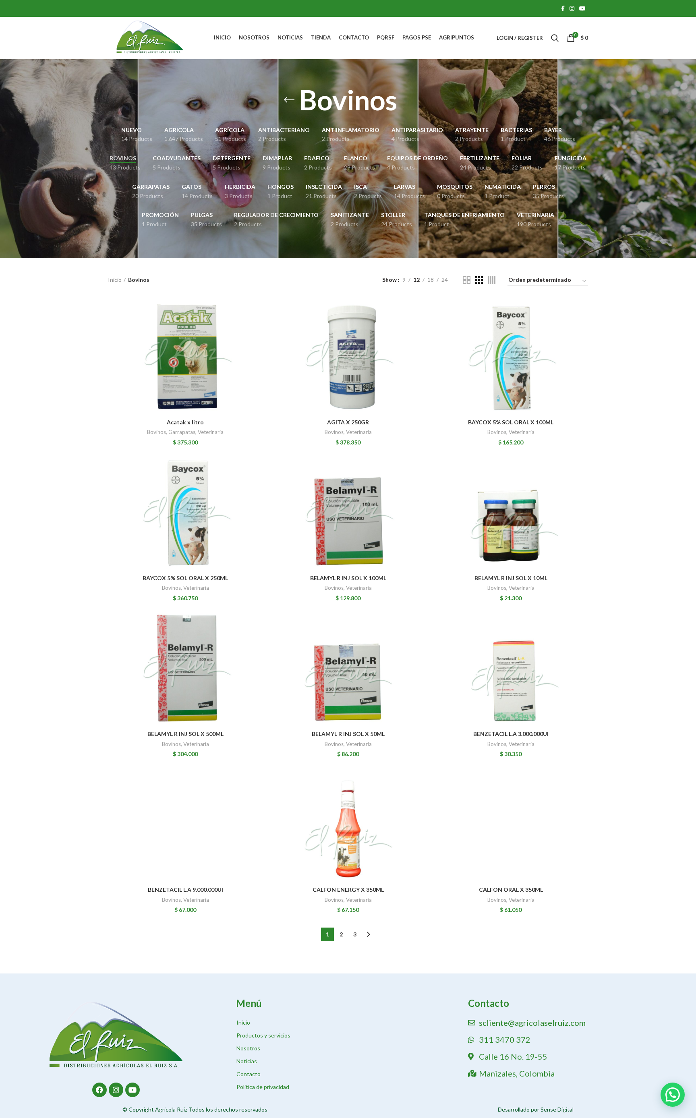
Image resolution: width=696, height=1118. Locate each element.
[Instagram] (116, 1090)
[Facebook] (99, 1090)
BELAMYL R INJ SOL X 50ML (348, 733)
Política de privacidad (262, 1086)
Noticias (246, 1061)
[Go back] (289, 100)
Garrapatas (181, 432)
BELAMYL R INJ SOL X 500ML (185, 733)
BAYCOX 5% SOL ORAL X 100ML (510, 422)
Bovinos (156, 432)
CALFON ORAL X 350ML (511, 889)
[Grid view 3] (479, 280)
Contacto (248, 1073)
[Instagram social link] (572, 8)
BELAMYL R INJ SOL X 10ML (510, 577)
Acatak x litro (185, 422)
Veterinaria (211, 432)
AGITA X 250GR (348, 422)
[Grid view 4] (491, 280)
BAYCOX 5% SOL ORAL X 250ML (185, 577)
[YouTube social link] (582, 8)
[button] (673, 1095)
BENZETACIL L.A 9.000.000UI (185, 889)
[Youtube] (132, 1090)
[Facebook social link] (563, 8)
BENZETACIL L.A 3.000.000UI (511, 733)
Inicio (115, 279)
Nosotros (248, 1048)
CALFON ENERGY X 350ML (348, 889)
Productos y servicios (263, 1035)
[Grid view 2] (466, 280)
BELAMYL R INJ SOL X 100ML (348, 577)
